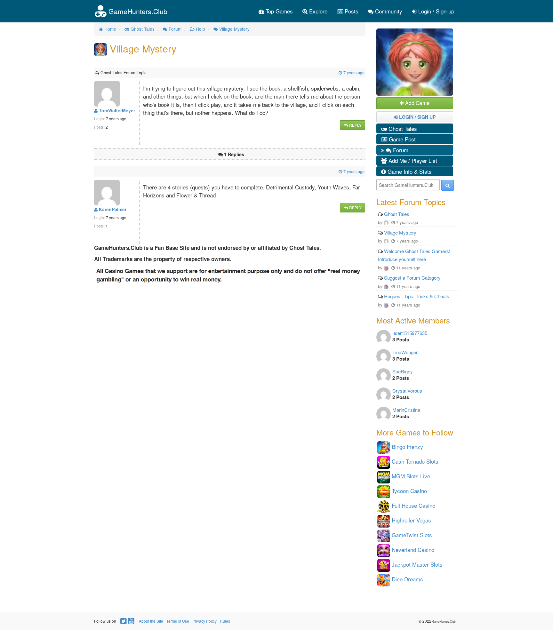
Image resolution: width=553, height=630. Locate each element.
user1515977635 (409, 333)
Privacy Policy (204, 621)
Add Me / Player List (412, 160)
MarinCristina (406, 409)
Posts (350, 11)
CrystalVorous (407, 390)
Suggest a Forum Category (412, 277)
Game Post (401, 139)
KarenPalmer (112, 209)
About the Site (151, 621)
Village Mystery (400, 232)
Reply (355, 125)
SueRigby (402, 371)
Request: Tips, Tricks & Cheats (416, 296)
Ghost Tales (402, 128)
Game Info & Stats (409, 171)
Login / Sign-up (435, 11)
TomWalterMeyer (116, 110)
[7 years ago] (147, 72)
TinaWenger (405, 352)
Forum (399, 150)
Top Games (278, 11)
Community (387, 11)
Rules (225, 621)
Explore (317, 11)
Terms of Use (177, 621)
